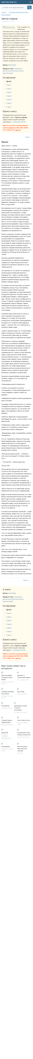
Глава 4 (9, 96)
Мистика (15, 71)
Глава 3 (9, 92)
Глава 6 (9, 103)
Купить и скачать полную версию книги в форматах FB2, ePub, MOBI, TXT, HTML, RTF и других (15, 128)
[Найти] (29, 7)
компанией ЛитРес (19, 122)
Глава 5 (9, 100)
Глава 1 (9, 85)
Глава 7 (9, 107)
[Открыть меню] (30, 2)
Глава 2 (9, 89)
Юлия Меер (12, 65)
